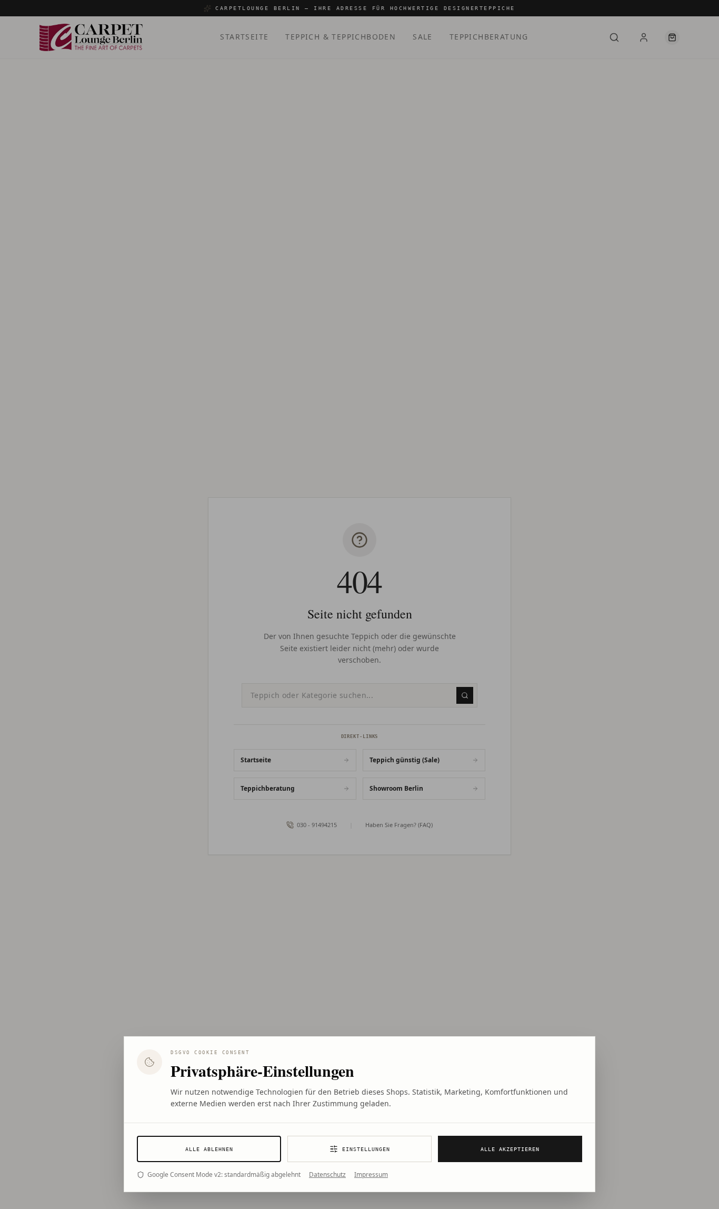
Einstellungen (366, 1149)
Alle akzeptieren (510, 1149)
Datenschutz (327, 1175)
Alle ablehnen (209, 1149)
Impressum (371, 1175)
